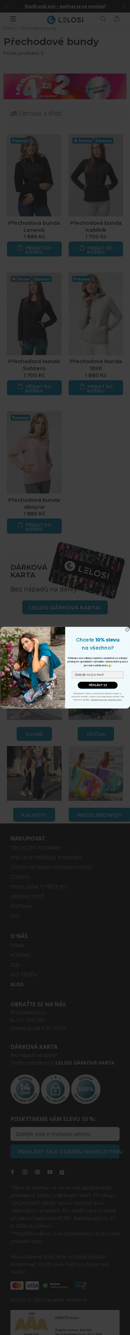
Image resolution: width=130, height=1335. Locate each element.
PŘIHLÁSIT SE (97, 685)
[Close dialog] (127, 629)
